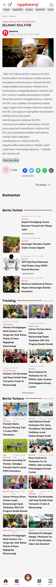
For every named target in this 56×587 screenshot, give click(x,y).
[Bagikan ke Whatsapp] (45, 170)
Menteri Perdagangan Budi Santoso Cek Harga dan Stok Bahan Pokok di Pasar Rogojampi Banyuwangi (15, 544)
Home (4, 16)
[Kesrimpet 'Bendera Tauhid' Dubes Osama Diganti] (11, 244)
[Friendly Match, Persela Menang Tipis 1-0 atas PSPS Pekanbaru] (15, 409)
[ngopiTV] (9, 4)
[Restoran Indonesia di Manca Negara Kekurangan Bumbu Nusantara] (11, 284)
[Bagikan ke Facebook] (25, 170)
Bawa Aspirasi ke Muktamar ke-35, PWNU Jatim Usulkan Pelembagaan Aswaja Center (40, 379)
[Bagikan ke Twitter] (31, 170)
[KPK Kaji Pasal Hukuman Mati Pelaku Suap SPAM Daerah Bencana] (11, 262)
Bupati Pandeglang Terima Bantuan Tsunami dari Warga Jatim (37, 226)
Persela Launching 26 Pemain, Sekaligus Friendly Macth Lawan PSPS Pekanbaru (14, 465)
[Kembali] (4, 4)
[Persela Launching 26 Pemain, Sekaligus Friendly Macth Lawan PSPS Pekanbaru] (15, 446)
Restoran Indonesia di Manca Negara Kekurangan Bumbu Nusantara (37, 288)
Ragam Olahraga (9, 371)
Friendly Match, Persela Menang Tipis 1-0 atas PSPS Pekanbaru (14, 429)
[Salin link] (51, 170)
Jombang (32, 369)
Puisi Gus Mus (11, 160)
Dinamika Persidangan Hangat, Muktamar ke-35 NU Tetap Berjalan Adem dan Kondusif (41, 538)
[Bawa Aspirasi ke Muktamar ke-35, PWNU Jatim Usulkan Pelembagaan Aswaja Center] (41, 356)
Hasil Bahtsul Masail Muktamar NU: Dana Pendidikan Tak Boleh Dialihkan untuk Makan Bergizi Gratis (40, 428)
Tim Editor (41, 185)
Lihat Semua (48, 300)
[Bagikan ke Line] (38, 170)
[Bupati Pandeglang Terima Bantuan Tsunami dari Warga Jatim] (11, 222)
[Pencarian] (51, 4)
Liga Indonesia (6, 420)
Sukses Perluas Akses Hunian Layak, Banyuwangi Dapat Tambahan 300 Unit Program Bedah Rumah (41, 336)
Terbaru (6, 10)
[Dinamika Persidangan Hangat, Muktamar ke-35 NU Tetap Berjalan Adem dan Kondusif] (41, 521)
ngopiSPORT (40, 10)
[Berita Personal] (28, 577)
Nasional (29, 10)
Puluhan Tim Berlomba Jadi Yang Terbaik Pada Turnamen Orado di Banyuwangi (41, 502)
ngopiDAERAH (17, 10)
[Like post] (6, 169)
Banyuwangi (8, 324)
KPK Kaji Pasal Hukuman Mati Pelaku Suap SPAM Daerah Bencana (35, 266)
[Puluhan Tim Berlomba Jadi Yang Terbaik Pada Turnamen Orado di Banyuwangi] (15, 357)
